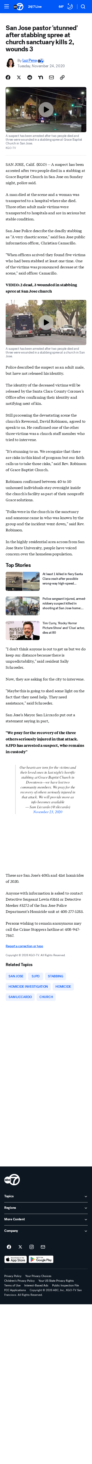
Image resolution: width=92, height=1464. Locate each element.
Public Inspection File (65, 1285)
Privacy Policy (12, 1276)
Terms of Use (12, 1285)
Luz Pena (29, 60)
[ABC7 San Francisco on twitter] (20, 1247)
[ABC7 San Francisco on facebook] (9, 1247)
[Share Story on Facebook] (8, 77)
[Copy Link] (62, 77)
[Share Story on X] (19, 77)
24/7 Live (35, 6)
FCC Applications (15, 1290)
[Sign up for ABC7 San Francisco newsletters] (43, 1247)
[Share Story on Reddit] (30, 77)
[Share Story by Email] (51, 77)
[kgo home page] (12, 1179)
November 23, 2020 (47, 811)
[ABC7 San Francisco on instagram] (31, 1247)
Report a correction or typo (24, 946)
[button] (7, 6)
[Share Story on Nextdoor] (41, 77)
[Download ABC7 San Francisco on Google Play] (41, 1259)
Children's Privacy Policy (19, 1280)
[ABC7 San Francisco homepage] (18, 6)
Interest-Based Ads (36, 1285)
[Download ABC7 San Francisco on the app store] (15, 1259)
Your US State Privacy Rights (56, 1280)
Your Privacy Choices (38, 1276)
